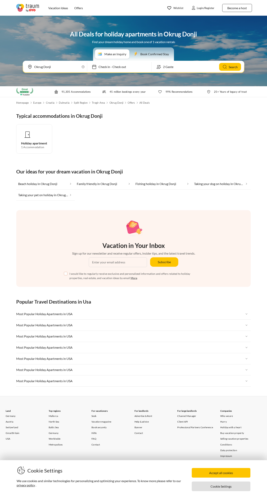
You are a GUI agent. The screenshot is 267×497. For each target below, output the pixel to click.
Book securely (99, 427)
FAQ (93, 438)
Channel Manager (186, 415)
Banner (138, 427)
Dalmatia (64, 102)
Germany (10, 415)
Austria (9, 421)
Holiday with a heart (230, 427)
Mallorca (53, 415)
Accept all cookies (221, 473)
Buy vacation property (232, 433)
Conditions (226, 444)
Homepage (22, 102)
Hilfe (94, 433)
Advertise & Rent (143, 415)
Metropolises (56, 444)
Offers (131, 102)
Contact (95, 444)
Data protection (228, 450)
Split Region (80, 102)
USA (8, 438)
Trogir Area (98, 102)
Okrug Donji (116, 102)
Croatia (50, 102)
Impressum (226, 455)
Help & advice (141, 421)
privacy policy (26, 485)
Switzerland (12, 427)
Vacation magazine (101, 421)
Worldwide (55, 438)
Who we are (226, 415)
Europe (37, 102)
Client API (182, 421)
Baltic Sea (54, 427)
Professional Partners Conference (195, 427)
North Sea (54, 421)
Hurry (223, 421)
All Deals (144, 102)
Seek (93, 415)
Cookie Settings (221, 486)
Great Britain (13, 433)
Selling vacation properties (234, 438)
